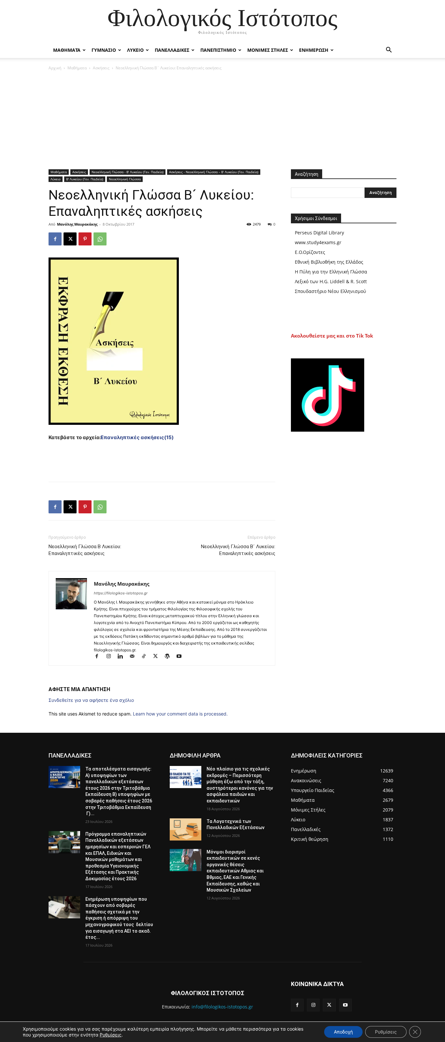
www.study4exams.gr (318, 242)
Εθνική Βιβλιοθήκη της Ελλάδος (329, 262)
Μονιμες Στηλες (267, 50)
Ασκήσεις (101, 68)
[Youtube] (181, 656)
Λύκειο (55, 179)
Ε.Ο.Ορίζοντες (310, 252)
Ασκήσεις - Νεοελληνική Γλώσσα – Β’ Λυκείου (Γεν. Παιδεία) (213, 172)
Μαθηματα (66, 50)
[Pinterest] (85, 238)
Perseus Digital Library (319, 232)
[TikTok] (146, 656)
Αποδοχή (343, 1032)
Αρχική (55, 68)
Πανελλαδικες (172, 50)
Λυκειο (135, 50)
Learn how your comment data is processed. (180, 713)
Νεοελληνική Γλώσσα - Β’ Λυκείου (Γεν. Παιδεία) (128, 172)
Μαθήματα (77, 68)
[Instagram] (111, 656)
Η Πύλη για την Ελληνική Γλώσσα (331, 272)
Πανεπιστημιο (218, 50)
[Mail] (135, 656)
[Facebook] (55, 238)
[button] (388, 51)
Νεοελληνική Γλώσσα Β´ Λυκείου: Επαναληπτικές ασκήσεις (238, 550)
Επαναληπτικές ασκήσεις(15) (137, 437)
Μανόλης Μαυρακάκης (77, 224)
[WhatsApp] (100, 238)
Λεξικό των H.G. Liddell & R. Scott (331, 281)
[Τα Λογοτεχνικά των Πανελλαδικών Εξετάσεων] (185, 829)
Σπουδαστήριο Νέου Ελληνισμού (330, 291)
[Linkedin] (123, 656)
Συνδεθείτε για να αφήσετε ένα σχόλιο (91, 700)
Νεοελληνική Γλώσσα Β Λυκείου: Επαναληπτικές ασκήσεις (85, 550)
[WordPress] (170, 656)
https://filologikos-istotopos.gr (121, 593)
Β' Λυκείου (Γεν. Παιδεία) (84, 179)
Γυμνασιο (104, 50)
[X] (70, 238)
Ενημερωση (313, 50)
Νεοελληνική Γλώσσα (125, 179)
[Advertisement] (222, 120)
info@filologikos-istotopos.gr (222, 1007)
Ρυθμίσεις (111, 1034)
